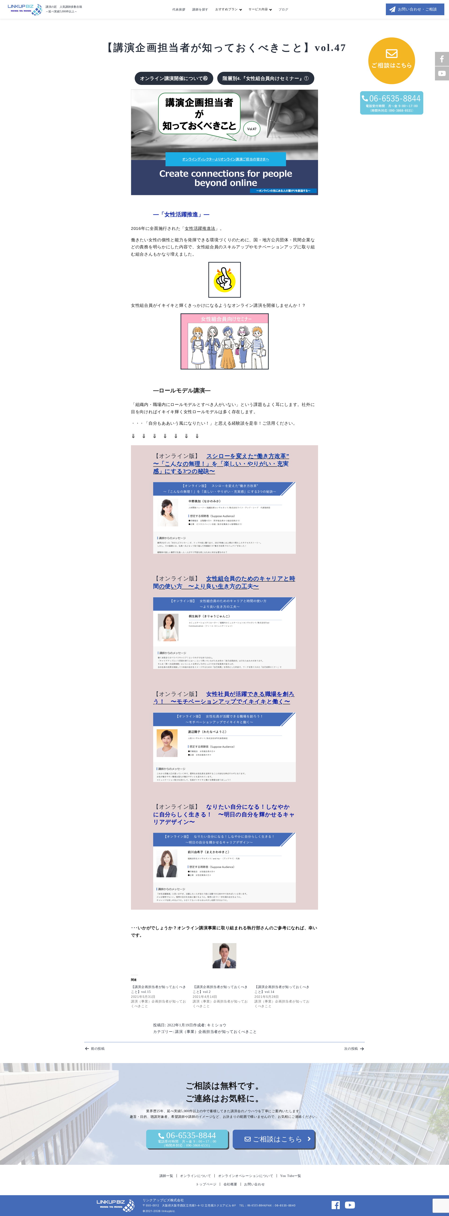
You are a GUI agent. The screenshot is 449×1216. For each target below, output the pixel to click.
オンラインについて (195, 1176)
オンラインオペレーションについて (245, 1176)
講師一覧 (166, 1176)
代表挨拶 (178, 9)
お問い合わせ (254, 1184)
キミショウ (217, 1025)
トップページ (206, 1184)
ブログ (283, 9)
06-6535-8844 (187, 1139)
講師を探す (200, 9)
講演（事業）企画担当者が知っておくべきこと (216, 1032)
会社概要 (230, 1184)
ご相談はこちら (277, 1139)
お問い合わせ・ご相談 (417, 9)
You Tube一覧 (290, 1176)
